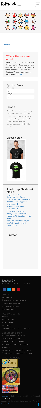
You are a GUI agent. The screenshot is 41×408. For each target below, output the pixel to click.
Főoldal (19, 74)
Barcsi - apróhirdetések (15, 197)
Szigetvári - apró (13, 195)
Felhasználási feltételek (11, 303)
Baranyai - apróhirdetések (16, 214)
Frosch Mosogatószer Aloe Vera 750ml (17, 353)
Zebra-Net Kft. (7, 325)
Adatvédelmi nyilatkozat (11, 306)
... (8, 91)
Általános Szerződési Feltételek (14, 300)
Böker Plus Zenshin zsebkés (13, 341)
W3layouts (4, 403)
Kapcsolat (6, 396)
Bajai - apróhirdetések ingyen (18, 221)
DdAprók (11, 4)
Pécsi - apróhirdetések (15, 211)
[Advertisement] (20, 251)
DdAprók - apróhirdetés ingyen (18, 199)
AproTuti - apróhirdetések (16, 223)
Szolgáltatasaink (8, 309)
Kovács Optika (7, 322)
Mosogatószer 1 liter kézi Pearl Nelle (16, 350)
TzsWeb (5, 316)
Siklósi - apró (12, 226)
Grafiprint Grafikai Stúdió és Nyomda (16, 328)
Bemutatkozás (7, 297)
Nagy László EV (8, 319)
